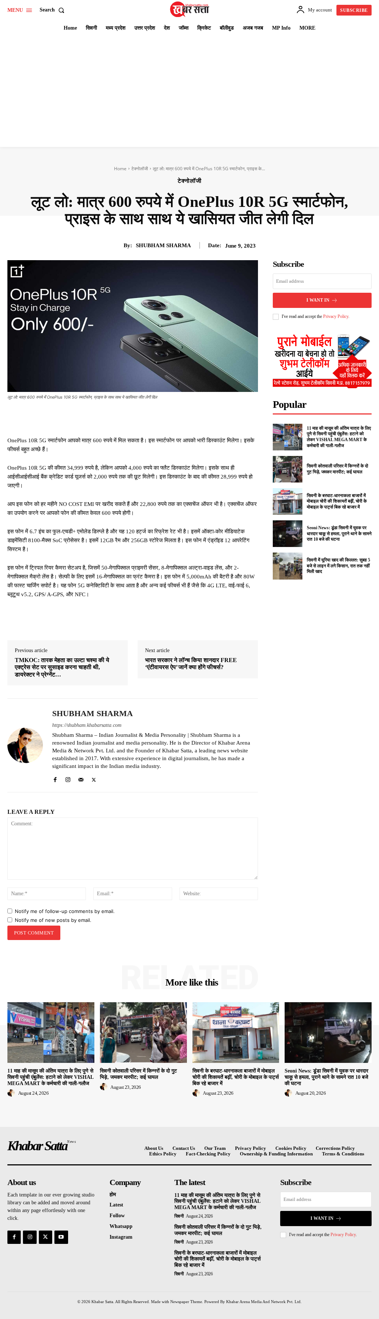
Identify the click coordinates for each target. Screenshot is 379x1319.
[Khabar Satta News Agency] (190, 9)
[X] (128, 417)
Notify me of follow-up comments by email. (65, 911)
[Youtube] (61, 1237)
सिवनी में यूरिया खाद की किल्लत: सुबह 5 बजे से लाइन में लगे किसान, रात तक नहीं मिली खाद (338, 565)
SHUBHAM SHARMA (163, 245)
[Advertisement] (189, 91)
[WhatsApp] (162, 417)
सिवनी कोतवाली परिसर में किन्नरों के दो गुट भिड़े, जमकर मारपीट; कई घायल (337, 468)
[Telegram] (179, 417)
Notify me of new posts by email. (53, 920)
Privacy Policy (335, 316)
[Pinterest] (145, 417)
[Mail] (81, 778)
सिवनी (179, 1216)
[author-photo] (12, 1093)
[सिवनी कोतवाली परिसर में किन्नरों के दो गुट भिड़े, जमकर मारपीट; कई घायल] (287, 469)
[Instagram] (68, 778)
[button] (53, 10)
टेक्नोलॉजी (139, 168)
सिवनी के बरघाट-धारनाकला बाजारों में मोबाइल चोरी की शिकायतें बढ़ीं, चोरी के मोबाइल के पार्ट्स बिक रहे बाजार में (337, 501)
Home (120, 168)
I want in (317, 300)
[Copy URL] (197, 417)
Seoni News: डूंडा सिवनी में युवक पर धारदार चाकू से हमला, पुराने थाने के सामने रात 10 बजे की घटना (339, 533)
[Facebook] (111, 417)
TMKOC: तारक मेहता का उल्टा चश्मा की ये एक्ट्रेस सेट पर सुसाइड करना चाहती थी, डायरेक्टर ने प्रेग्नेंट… (62, 667)
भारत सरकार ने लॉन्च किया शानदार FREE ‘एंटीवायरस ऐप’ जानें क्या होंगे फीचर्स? (191, 663)
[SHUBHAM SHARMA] (25, 745)
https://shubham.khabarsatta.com (86, 725)
